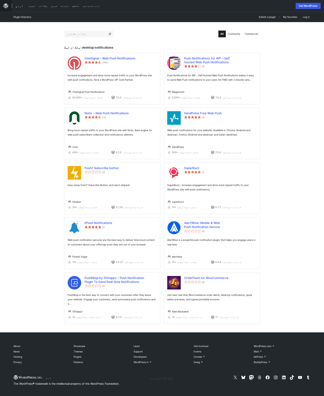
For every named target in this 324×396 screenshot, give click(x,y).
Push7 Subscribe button (102, 168)
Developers (140, 356)
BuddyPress (262, 362)
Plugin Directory (22, 17)
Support (138, 351)
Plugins (78, 356)
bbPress (260, 356)
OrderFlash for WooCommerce (206, 278)
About (17, 346)
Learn (137, 346)
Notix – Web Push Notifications (107, 113)
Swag (198, 362)
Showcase (79, 346)
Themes (78, 351)
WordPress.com (264, 346)
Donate (199, 356)
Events (197, 351)
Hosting (18, 356)
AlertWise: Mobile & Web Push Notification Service (202, 225)
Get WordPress (308, 5)
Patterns (78, 362)
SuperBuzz (191, 168)
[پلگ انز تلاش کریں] (109, 34)
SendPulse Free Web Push (203, 113)
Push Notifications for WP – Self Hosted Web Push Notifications (207, 60)
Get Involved (201, 346)
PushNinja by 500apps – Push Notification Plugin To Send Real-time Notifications (114, 280)
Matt (258, 351)
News (17, 351)
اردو (48, 377)
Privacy (18, 362)
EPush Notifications (98, 223)
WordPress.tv (143, 362)
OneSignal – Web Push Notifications (110, 58)
